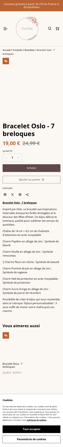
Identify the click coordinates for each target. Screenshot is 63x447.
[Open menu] (5, 28)
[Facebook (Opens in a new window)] (5, 194)
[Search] (50, 28)
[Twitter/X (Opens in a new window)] (12, 194)
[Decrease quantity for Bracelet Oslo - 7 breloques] (6, 158)
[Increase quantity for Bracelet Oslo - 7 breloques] (18, 158)
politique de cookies (36, 420)
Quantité (7, 151)
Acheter (31, 168)
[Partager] (27, 194)
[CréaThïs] (27, 28)
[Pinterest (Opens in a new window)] (19, 194)
